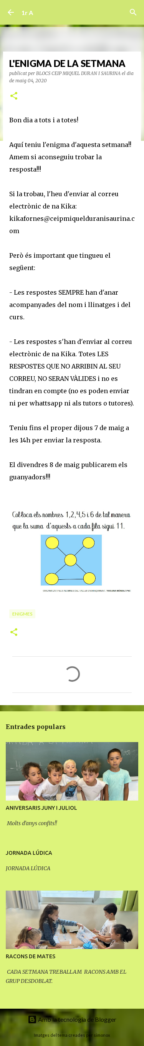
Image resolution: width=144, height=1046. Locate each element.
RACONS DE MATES (30, 956)
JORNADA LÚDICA (29, 853)
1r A (27, 12)
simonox (102, 1035)
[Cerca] (133, 12)
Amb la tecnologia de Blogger (76, 1019)
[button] (13, 96)
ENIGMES (22, 614)
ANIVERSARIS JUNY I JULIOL (41, 808)
